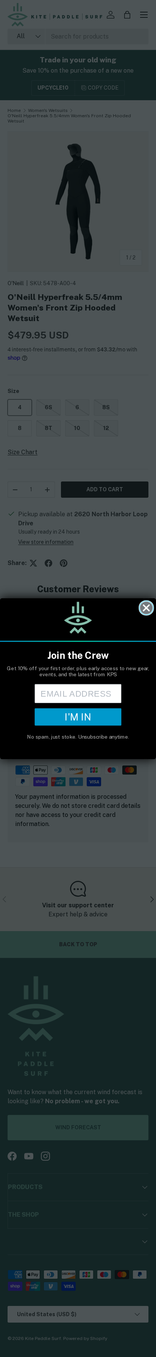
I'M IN (78, 716)
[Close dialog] (146, 608)
